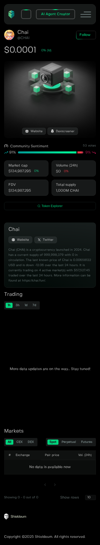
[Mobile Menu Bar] (86, 14)
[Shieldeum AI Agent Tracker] (15, 518)
